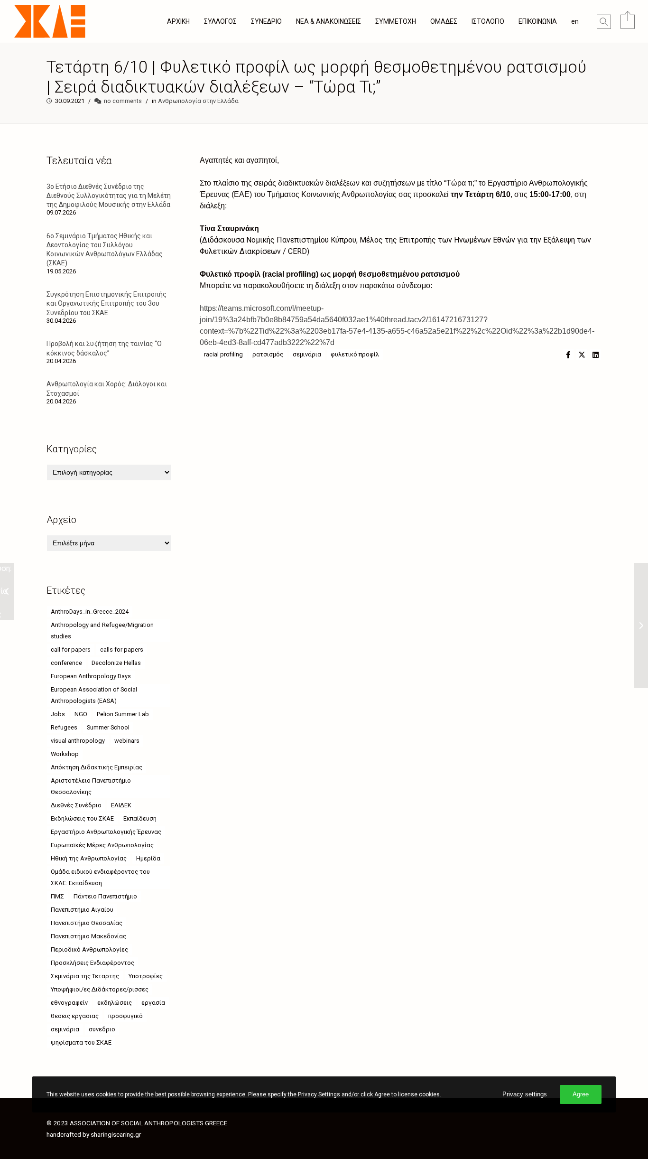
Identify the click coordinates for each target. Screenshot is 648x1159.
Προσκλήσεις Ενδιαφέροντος (92, 962)
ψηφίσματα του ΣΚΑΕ (81, 1042)
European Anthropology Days (91, 676)
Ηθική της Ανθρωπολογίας (89, 858)
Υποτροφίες (146, 976)
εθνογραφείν (69, 1002)
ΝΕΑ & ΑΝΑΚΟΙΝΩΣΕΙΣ (328, 21)
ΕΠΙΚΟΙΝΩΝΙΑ (537, 21)
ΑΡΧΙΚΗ (178, 21)
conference (66, 662)
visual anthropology (78, 740)
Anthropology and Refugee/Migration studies (102, 630)
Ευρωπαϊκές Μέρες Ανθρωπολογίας (102, 845)
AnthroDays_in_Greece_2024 (90, 611)
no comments (123, 100)
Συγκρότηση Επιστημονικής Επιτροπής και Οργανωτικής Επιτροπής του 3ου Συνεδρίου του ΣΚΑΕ (106, 303)
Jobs (58, 714)
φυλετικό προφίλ (355, 354)
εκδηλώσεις (114, 1002)
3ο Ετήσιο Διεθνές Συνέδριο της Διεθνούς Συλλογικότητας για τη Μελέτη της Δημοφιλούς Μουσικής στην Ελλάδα (108, 195)
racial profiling (223, 354)
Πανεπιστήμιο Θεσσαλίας (86, 922)
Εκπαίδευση (140, 818)
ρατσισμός (267, 354)
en (575, 21)
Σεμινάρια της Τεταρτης (85, 976)
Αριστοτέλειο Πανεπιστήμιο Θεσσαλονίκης (91, 786)
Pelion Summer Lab (123, 714)
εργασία (153, 1002)
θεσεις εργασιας (75, 1015)
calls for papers (121, 649)
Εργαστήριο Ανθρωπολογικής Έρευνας (106, 831)
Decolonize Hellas (116, 662)
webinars (126, 740)
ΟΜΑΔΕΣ (443, 21)
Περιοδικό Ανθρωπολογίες (89, 949)
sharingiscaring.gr (116, 1134)
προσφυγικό (125, 1015)
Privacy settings (524, 1094)
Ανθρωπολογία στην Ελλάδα (198, 100)
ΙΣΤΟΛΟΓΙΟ (488, 21)
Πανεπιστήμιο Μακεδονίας (88, 936)
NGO (80, 714)
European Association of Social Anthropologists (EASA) (94, 695)
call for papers (71, 649)
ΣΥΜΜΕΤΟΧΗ (395, 21)
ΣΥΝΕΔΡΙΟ (266, 21)
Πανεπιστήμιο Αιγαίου (82, 909)
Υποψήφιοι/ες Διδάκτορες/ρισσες (99, 989)
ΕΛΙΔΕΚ (121, 805)
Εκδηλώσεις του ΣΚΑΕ (82, 818)
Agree (581, 1094)
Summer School (108, 727)
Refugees (64, 727)
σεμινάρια (307, 354)
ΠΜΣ (57, 896)
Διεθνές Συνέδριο (76, 805)
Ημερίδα (148, 858)
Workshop (65, 753)
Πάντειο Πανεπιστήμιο (105, 896)
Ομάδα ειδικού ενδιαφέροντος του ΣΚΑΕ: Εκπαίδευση (100, 877)
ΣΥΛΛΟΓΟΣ (220, 21)
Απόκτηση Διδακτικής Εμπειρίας (96, 767)
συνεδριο (102, 1029)
